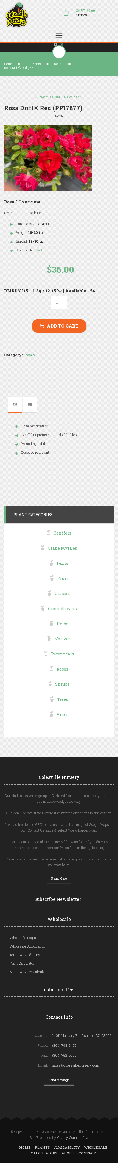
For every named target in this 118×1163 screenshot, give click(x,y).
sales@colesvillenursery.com (75, 1065)
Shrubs (62, 684)
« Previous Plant (47, 97)
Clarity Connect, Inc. (73, 1137)
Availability (67, 1147)
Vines (63, 714)
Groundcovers (62, 608)
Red (39, 250)
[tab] (15, 404)
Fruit (62, 578)
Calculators (44, 1153)
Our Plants (33, 64)
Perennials (62, 654)
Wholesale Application (27, 946)
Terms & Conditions (25, 954)
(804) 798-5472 (64, 1045)
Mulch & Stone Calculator (29, 971)
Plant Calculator (22, 963)
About (67, 1153)
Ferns (62, 563)
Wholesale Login (23, 937)
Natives (62, 638)
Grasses (63, 593)
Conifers (62, 533)
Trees (62, 699)
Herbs (62, 623)
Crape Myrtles (62, 548)
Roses (58, 64)
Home (8, 64)
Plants (42, 1147)
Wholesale (96, 1147)
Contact (87, 1153)
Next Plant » (73, 97)
